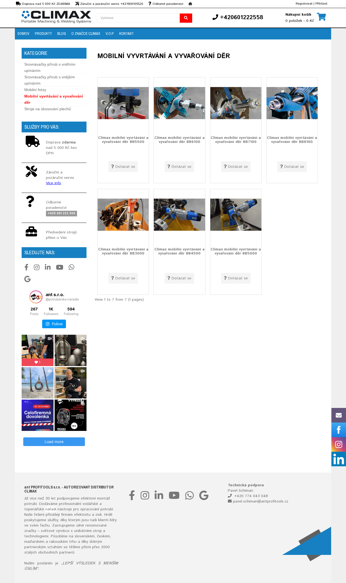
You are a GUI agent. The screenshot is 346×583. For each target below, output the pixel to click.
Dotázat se (125, 166)
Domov (23, 33)
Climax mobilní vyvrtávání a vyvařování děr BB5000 (236, 251)
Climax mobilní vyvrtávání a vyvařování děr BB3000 (123, 251)
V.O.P (110, 33)
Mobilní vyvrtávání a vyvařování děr (53, 99)
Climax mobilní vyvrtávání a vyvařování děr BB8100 (292, 139)
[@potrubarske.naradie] (36, 297)
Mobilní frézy (35, 90)
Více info (53, 183)
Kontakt (126, 33)
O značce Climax (85, 33)
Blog (61, 33)
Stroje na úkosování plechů (47, 109)
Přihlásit (321, 3)
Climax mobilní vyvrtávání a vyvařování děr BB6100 (179, 139)
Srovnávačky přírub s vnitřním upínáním (49, 67)
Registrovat (304, 3)
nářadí (50, 509)
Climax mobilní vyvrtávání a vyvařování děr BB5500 (123, 139)
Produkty (43, 33)
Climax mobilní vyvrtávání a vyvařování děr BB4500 (179, 251)
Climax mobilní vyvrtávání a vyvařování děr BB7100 (236, 139)
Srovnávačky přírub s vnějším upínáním (49, 80)
